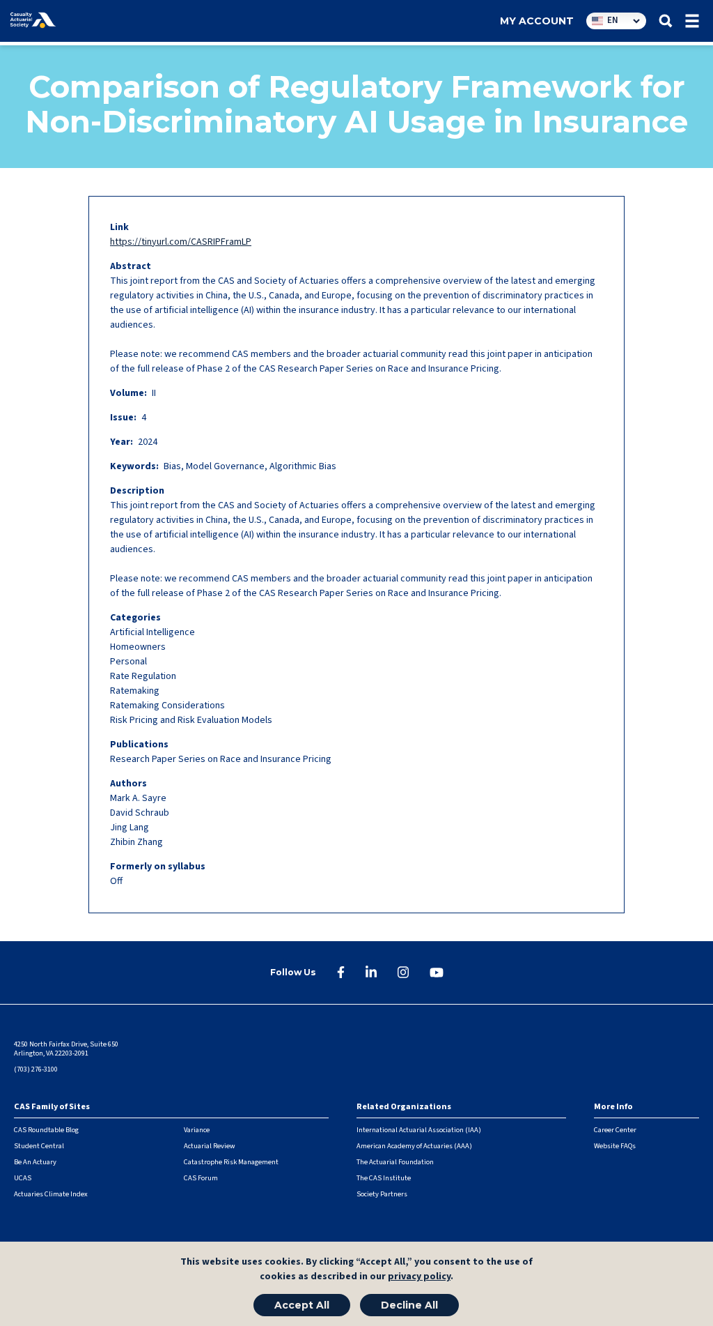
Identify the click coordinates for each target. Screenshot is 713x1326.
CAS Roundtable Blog (46, 1130)
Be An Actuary (35, 1162)
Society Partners (381, 1194)
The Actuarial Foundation (395, 1162)
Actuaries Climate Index (51, 1194)
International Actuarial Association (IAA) (418, 1130)
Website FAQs (615, 1146)
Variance (197, 1130)
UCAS (22, 1178)
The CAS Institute (383, 1178)
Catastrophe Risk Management (231, 1162)
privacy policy (419, 1276)
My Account (537, 21)
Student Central (39, 1146)
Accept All (301, 1305)
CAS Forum (201, 1178)
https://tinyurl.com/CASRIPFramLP (180, 242)
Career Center (615, 1130)
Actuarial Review (209, 1146)
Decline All (409, 1305)
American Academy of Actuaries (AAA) (414, 1146)
